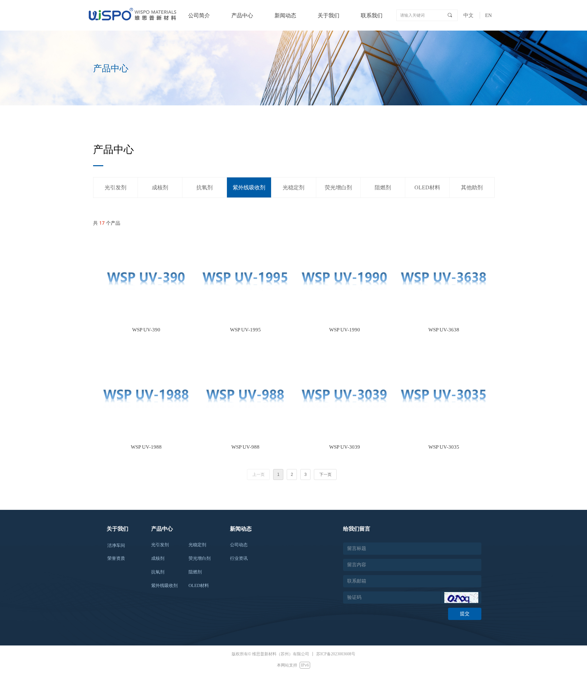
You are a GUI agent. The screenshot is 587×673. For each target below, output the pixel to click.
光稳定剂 (293, 187)
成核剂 (160, 187)
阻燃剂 (383, 187)
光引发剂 (115, 187)
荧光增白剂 (338, 187)
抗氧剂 (204, 187)
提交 (464, 613)
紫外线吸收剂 (249, 187)
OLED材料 (427, 187)
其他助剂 (472, 187)
